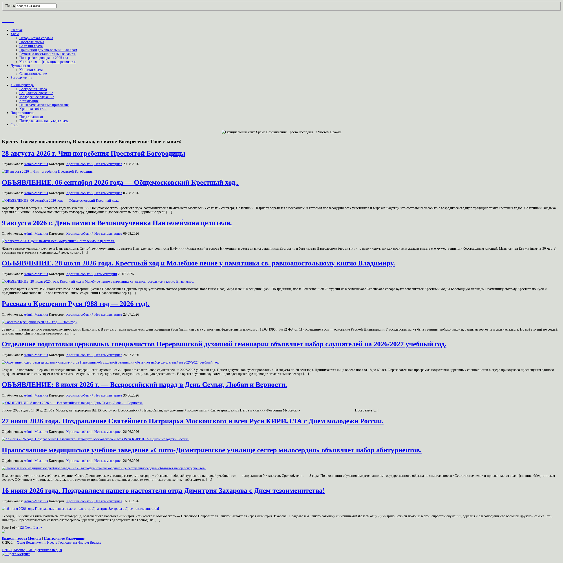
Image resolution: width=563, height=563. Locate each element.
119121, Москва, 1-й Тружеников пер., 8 (32, 550)
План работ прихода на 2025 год (43, 58)
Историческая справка (36, 38)
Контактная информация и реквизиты (47, 62)
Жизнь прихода (22, 85)
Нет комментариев (108, 164)
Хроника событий (33, 109)
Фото (14, 124)
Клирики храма (31, 69)
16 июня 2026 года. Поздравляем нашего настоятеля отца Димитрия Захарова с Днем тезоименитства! (163, 490)
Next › (29, 527)
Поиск (10, 5)
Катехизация (28, 101)
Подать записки (22, 113)
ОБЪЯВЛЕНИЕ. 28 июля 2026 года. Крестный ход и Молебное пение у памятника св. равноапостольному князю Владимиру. (198, 263)
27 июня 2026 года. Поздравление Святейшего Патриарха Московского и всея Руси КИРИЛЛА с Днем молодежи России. (193, 421)
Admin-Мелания (36, 164)
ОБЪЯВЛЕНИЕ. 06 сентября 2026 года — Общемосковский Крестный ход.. (120, 182)
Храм (15, 34)
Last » (37, 527)
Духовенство (20, 66)
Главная (16, 30)
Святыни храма (31, 46)
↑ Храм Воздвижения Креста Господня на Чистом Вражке (57, 542)
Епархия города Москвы (21, 538)
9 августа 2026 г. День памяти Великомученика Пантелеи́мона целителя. (117, 223)
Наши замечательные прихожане (44, 105)
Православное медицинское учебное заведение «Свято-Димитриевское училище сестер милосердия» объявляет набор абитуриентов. (212, 450)
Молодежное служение (36, 97)
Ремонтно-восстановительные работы (47, 54)
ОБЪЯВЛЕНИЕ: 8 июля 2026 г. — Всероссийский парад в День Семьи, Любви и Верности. (144, 384)
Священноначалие (33, 73)
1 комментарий (105, 274)
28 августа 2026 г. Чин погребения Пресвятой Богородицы (93, 153)
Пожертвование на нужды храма (44, 120)
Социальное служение (36, 93)
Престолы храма (31, 42)
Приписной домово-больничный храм (48, 50)
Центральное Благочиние (64, 538)
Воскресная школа (33, 89)
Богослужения (21, 77)
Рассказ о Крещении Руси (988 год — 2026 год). (76, 303)
